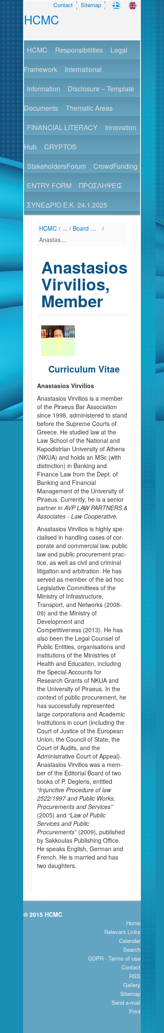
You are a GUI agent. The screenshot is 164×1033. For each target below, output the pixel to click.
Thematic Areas (89, 108)
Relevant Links (122, 932)
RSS (134, 976)
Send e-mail (125, 1002)
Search (131, 949)
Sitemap (91, 5)
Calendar (129, 941)
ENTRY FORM (49, 185)
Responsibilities (79, 50)
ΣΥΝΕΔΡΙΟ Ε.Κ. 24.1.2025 (67, 205)
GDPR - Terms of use (114, 958)
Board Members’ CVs (86, 228)
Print (134, 1011)
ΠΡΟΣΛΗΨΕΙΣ (100, 185)
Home (133, 923)
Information (43, 88)
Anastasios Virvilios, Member (52, 239)
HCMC (41, 19)
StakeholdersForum (56, 166)
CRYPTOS (60, 147)
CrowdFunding (115, 166)
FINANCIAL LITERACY (62, 127)
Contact (63, 5)
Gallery (131, 985)
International (83, 69)
